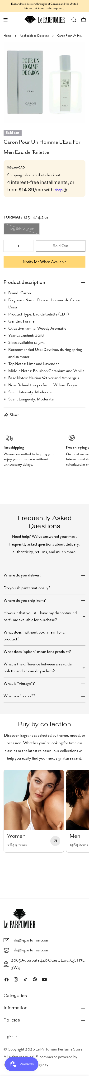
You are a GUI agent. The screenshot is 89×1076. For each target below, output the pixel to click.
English (8, 1036)
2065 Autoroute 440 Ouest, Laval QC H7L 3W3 (47, 964)
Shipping (14, 175)
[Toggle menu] (5, 20)
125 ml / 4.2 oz (24, 231)
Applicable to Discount (34, 36)
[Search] (74, 20)
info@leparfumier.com (30, 940)
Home (7, 36)
